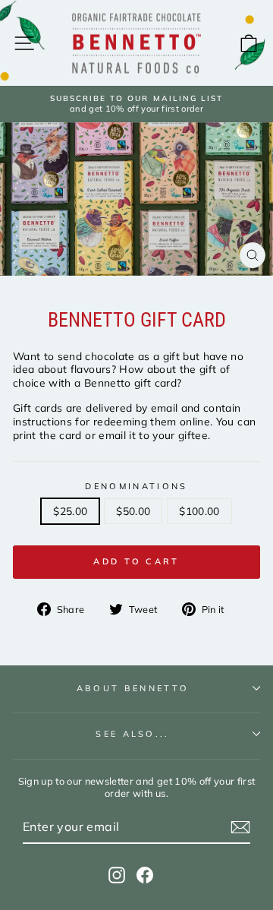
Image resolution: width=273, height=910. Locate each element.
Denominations (136, 486)
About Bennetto (133, 688)
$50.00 (133, 510)
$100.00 (199, 510)
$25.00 (70, 510)
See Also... (132, 733)
